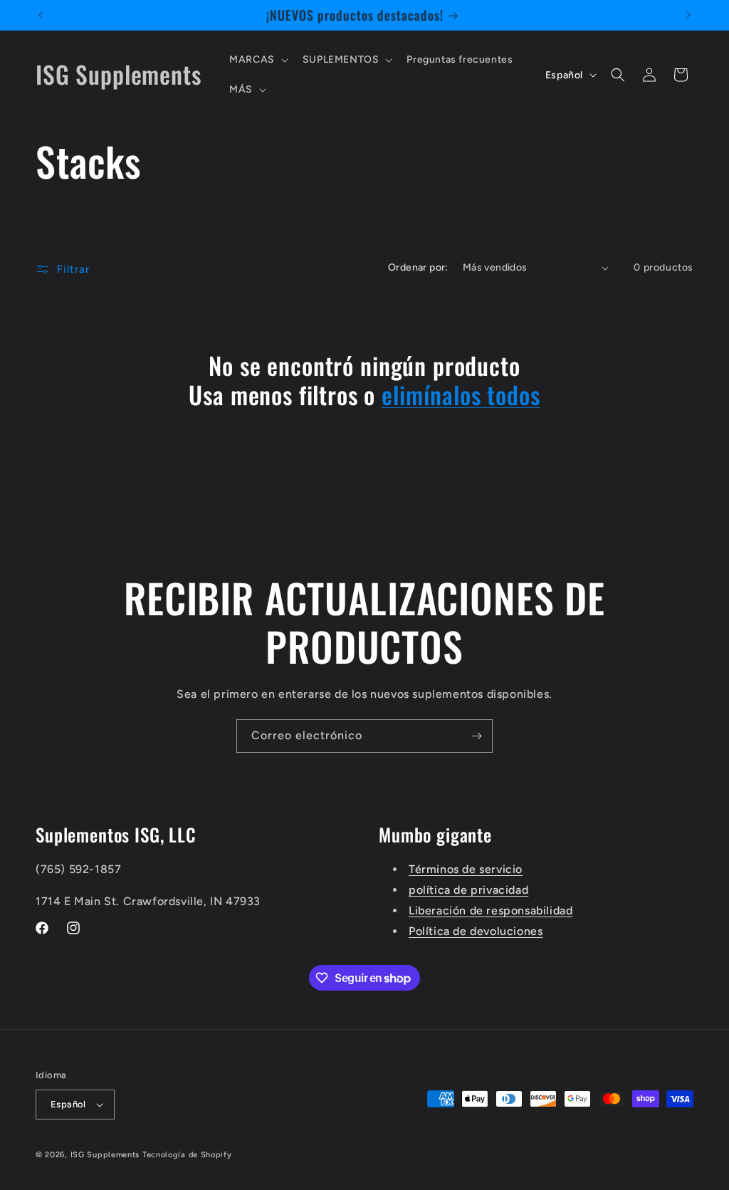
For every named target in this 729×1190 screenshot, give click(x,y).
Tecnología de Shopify (187, 1154)
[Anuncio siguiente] (688, 14)
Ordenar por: (418, 267)
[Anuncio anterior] (40, 14)
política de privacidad (468, 890)
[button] (257, 60)
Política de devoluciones (475, 931)
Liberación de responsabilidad (490, 910)
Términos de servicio (466, 869)
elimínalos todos (461, 394)
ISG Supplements (105, 1154)
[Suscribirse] (476, 736)
